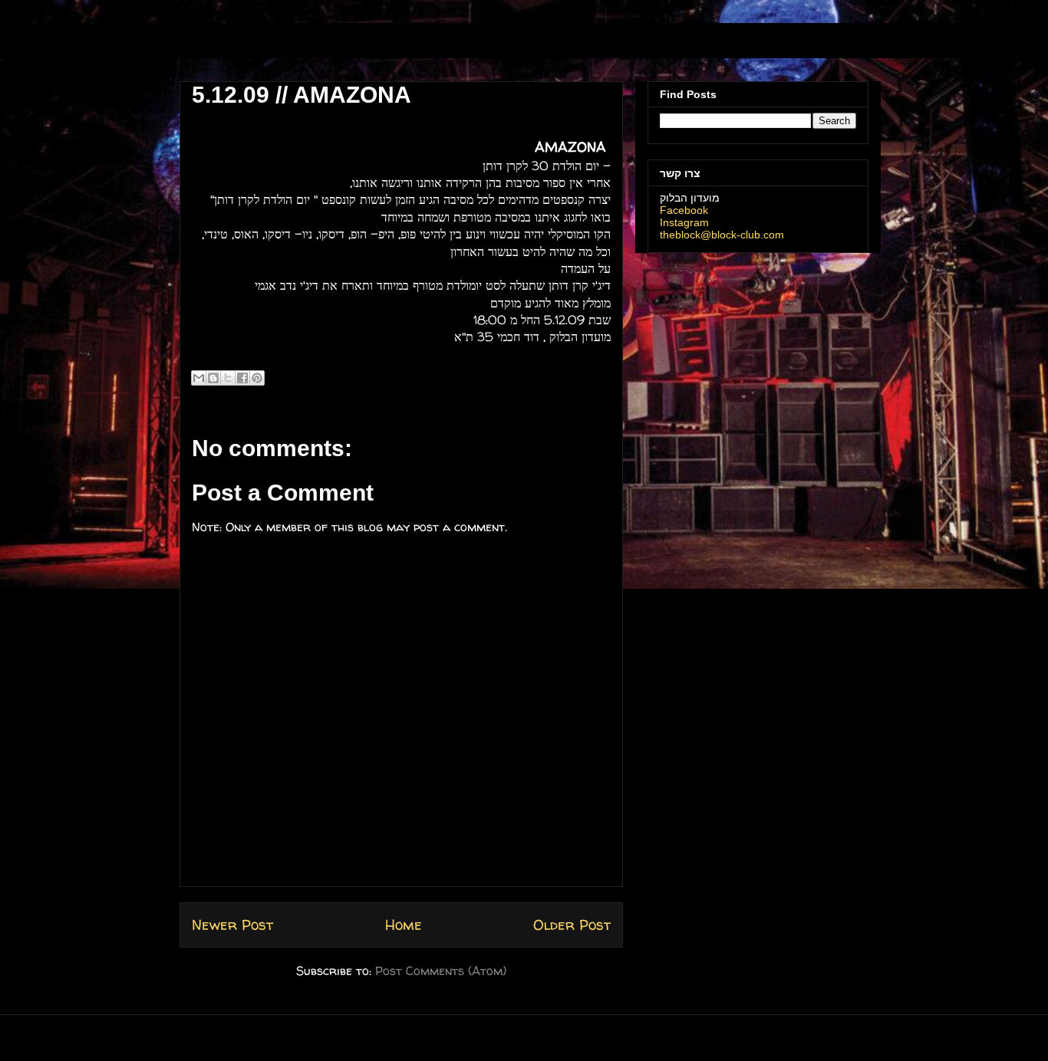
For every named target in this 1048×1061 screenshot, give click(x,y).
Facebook (684, 210)
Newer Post (232, 925)
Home (403, 925)
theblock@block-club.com (722, 234)
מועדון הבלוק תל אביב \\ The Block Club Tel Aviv (283, 45)
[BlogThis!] (213, 378)
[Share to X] (228, 378)
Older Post (572, 925)
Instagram (684, 222)
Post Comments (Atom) (440, 970)
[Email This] (198, 378)
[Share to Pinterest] (257, 378)
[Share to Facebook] (242, 378)
